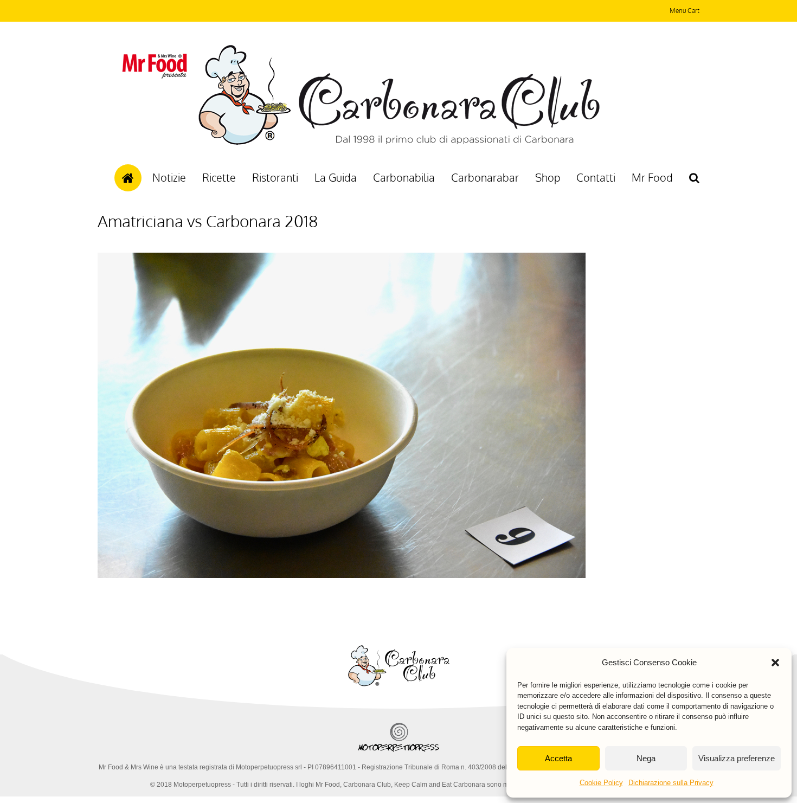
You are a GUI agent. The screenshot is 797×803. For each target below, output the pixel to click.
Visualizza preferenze (736, 758)
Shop (547, 177)
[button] (775, 662)
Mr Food (652, 177)
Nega (646, 758)
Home (128, 177)
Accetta (558, 758)
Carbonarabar (485, 177)
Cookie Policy (601, 783)
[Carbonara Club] (398, 143)
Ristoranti (275, 177)
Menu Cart (684, 11)
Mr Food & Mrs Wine (128, 767)
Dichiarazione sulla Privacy (671, 783)
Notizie (169, 177)
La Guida (335, 177)
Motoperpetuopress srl (269, 767)
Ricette (219, 177)
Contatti (595, 177)
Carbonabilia (404, 177)
